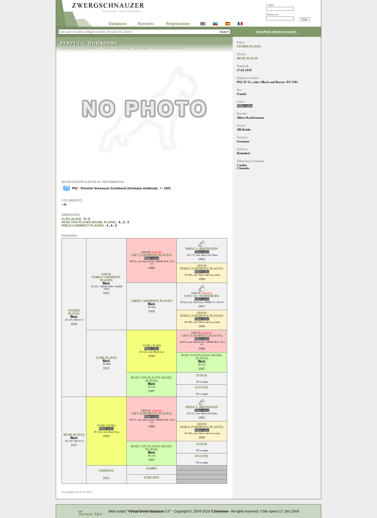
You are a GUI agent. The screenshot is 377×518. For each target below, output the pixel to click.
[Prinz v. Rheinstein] (202, 245)
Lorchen (151, 477)
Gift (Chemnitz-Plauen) (151, 255)
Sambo (151, 468)
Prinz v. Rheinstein (201, 248)
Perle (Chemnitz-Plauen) (83, 225)
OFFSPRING (90, 48)
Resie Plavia (73, 434)
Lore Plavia (106, 357)
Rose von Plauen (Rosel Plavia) (89, 222)
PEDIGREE (141, 48)
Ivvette (201, 387)
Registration (178, 24)
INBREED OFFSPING (168, 48)
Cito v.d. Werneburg (201, 295)
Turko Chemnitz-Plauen (106, 279)
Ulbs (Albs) (71, 219)
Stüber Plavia (74, 312)
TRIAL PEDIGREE (115, 48)
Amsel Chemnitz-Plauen (151, 300)
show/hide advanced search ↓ (277, 31)
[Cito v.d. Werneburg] (202, 290)
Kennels (146, 24)
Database (118, 24)
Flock (201, 375)
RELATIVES (69, 48)
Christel (106, 470)
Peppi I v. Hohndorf (89, 43)
